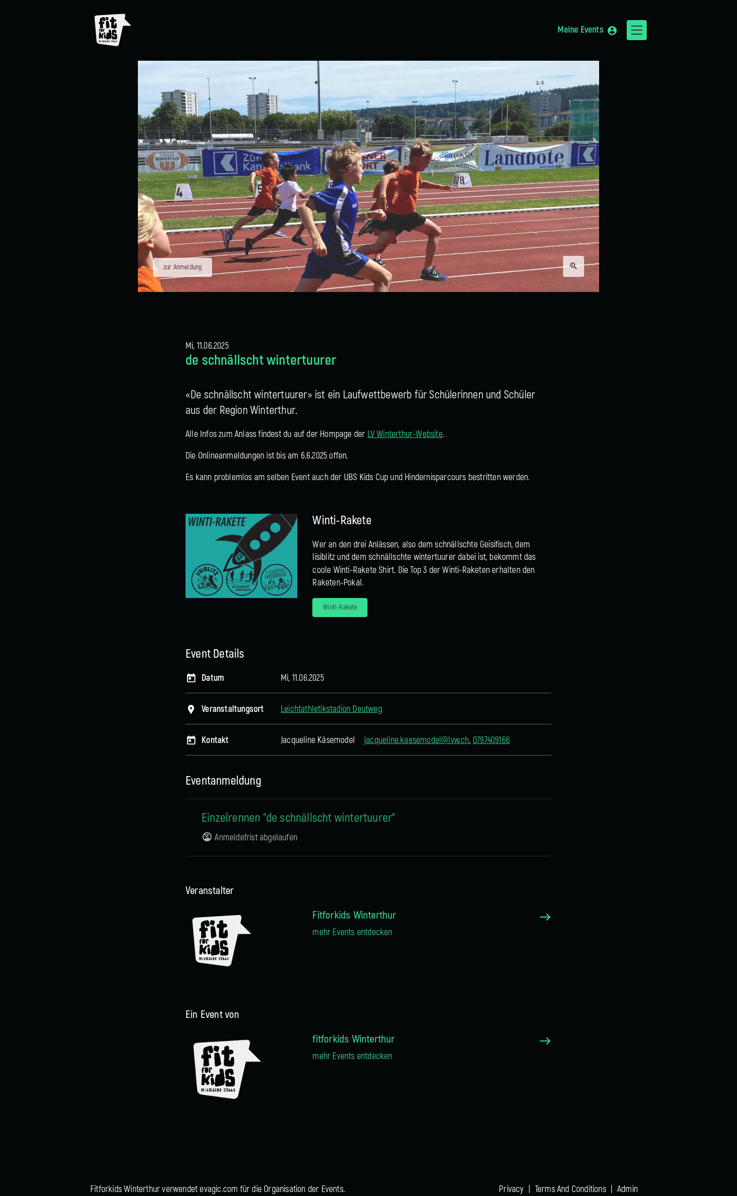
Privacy (511, 1189)
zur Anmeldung (182, 267)
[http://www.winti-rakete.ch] (241, 555)
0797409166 (491, 740)
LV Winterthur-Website (405, 434)
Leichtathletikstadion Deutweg (331, 709)
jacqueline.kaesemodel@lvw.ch (416, 740)
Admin (627, 1189)
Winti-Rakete (340, 607)
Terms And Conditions (570, 1189)
